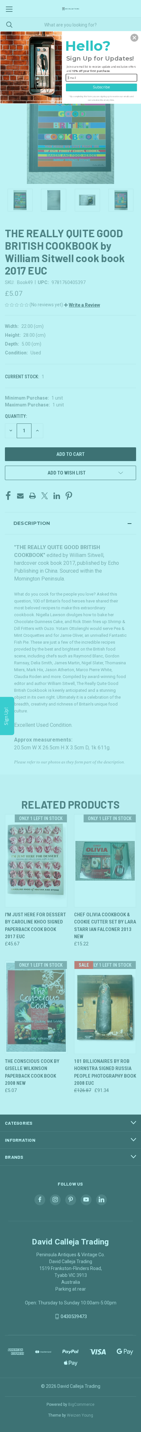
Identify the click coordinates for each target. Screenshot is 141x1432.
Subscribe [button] (101, 87)
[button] (134, 38)
